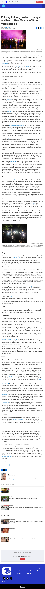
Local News (11, 488)
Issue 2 (34, 203)
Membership (19, 573)
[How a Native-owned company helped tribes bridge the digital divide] (5, 498)
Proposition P (13, 161)
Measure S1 (9, 99)
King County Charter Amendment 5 (10, 339)
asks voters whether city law (27, 286)
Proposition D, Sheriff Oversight (16, 125)
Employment (28, 568)
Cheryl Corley (7, 27)
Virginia (27, 66)
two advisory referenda (12, 179)
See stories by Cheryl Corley (14, 480)
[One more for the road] (5, 490)
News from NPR (4, 13)
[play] (3, 6)
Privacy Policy (37, 568)
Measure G (9, 152)
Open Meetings (37, 570)
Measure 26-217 (17, 257)
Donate (40, 1)
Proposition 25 (5, 383)
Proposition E (10, 138)
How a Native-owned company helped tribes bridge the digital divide (23, 498)
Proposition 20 (5, 402)
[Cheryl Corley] (3, 476)
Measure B (9, 111)
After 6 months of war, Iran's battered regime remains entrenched (22, 538)
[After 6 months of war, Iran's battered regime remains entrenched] (5, 539)
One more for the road (13, 489)
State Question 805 (6, 430)
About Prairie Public (20, 568)
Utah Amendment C (6, 456)
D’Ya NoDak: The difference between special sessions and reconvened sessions (26, 507)
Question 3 (13, 296)
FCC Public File (28, 573)
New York (21, 66)
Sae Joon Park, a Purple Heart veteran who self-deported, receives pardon (24, 530)
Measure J (14, 87)
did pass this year (11, 376)
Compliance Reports (29, 570)
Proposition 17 (5, 394)
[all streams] (43, 6)
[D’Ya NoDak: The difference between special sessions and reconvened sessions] (5, 507)
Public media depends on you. (22, 553)
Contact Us (19, 570)
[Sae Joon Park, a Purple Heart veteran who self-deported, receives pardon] (5, 530)
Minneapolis (5, 63)
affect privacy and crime (18, 419)
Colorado (17, 66)
